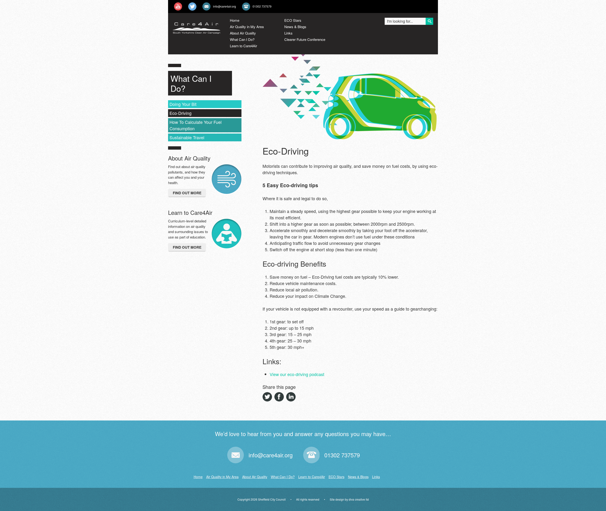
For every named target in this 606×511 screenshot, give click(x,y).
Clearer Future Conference (304, 39)
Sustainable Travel (186, 137)
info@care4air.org (224, 6)
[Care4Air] (196, 29)
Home (234, 20)
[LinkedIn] (291, 397)
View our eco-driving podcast (297, 374)
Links (288, 32)
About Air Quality (243, 32)
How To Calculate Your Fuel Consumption (195, 125)
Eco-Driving (180, 113)
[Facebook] (279, 397)
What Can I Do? (242, 39)
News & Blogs (295, 26)
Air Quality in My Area (247, 26)
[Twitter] (267, 397)
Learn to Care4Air (243, 45)
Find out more (187, 192)
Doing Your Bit (182, 104)
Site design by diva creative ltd (349, 499)
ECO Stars (292, 20)
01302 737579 (262, 6)
